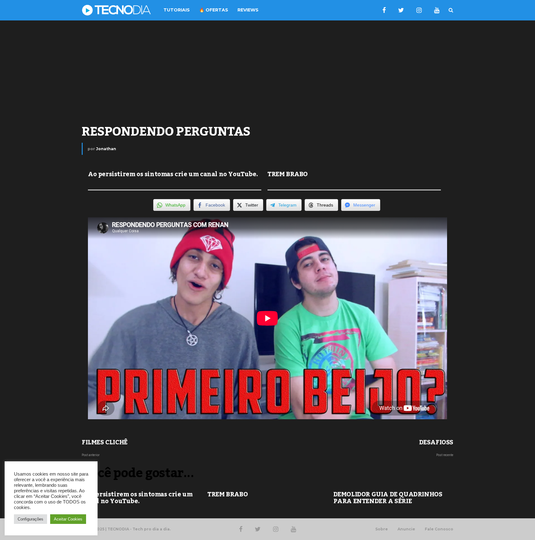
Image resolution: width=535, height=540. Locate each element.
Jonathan (106, 148)
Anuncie (406, 529)
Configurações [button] (30, 519)
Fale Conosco (439, 529)
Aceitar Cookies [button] (68, 519)
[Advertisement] (267, 70)
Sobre (381, 529)
